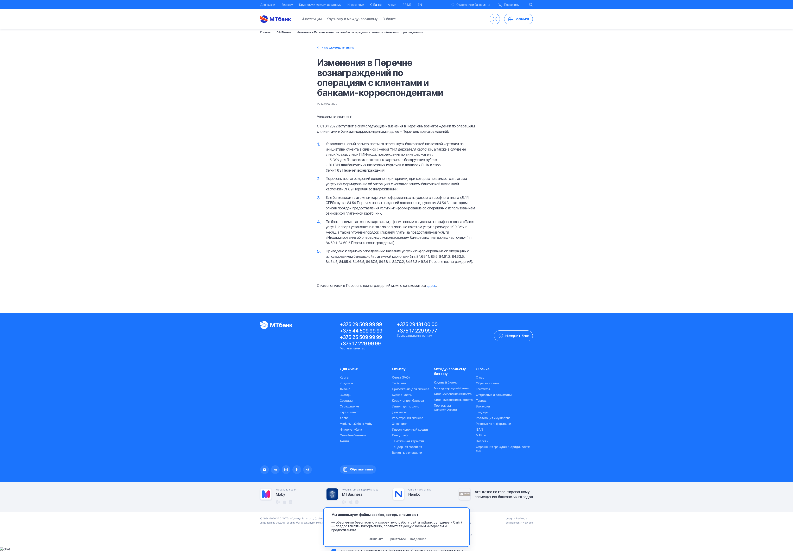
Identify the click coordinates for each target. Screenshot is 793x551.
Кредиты (346, 383)
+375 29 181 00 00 (417, 324)
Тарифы (481, 401)
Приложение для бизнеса (410, 389)
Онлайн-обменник (353, 435)
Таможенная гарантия (408, 441)
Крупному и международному (320, 5)
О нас (480, 377)
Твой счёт (399, 383)
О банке (389, 19)
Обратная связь (487, 383)
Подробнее (418, 539)
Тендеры (482, 412)
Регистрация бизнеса (407, 418)
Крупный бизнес (446, 382)
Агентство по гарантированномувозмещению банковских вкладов (504, 494)
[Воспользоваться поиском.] (531, 4)
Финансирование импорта (453, 394)
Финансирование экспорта (453, 400)
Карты (344, 377)
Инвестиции (355, 5)
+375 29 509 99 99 (361, 324)
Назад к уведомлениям (338, 47)
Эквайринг (399, 424)
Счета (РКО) (401, 377)
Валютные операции (407, 453)
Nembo (414, 494)
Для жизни (267, 5)
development (513, 522)
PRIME (406, 5)
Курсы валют (349, 412)
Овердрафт (400, 435)
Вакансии (483, 406)
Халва (344, 418)
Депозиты (399, 412)
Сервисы (346, 401)
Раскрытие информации (493, 424)
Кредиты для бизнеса (408, 401)
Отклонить (376, 539)
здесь (431, 286)
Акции (392, 5)
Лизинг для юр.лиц (405, 406)
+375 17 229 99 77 (417, 331)
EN (420, 5)
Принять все (397, 539)
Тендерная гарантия (407, 447)
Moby (280, 494)
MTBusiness (352, 494)
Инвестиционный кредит (410, 429)
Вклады (345, 395)
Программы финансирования (446, 407)
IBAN (479, 429)
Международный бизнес (452, 388)
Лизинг (345, 389)
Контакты (483, 389)
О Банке (375, 5)
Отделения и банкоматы (494, 395)
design (509, 518)
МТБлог (481, 435)
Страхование (349, 406)
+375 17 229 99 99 (360, 344)
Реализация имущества (493, 418)
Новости (482, 441)
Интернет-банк (351, 429)
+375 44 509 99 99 (361, 331)
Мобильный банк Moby (356, 424)
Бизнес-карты (402, 395)
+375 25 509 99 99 (361, 337)
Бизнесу (287, 5)
